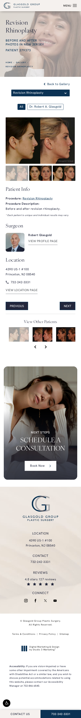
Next (67, 306)
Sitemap (64, 634)
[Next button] (46, 347)
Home (9, 63)
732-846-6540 (31, 686)
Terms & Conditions (23, 634)
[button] (6, 703)
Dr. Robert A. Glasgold (45, 106)
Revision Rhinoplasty (19, 67)
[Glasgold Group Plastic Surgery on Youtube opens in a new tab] (55, 600)
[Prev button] (35, 347)
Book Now (37, 465)
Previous (17, 306)
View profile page (43, 241)
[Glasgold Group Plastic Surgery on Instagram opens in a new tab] (25, 600)
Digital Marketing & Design (44, 649)
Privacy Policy (47, 634)
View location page (21, 290)
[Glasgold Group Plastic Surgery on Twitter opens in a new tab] (45, 600)
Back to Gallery (58, 84)
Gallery (21, 63)
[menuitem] (25, 600)
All (21, 106)
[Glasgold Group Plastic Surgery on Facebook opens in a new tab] (35, 600)
